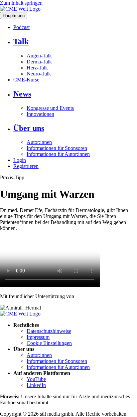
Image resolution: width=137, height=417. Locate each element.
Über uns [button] (28, 128)
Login (19, 160)
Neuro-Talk (39, 73)
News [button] (22, 93)
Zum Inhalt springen (21, 3)
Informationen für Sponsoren (57, 148)
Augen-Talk (39, 55)
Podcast (21, 27)
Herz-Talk (37, 67)
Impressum (38, 337)
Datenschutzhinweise (49, 331)
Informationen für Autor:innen (58, 154)
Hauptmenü (14, 15)
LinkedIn (36, 385)
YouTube (36, 379)
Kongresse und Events (50, 108)
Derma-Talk (39, 61)
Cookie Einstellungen (49, 343)
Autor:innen (39, 142)
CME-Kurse (26, 79)
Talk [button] (21, 41)
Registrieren (26, 166)
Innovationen (40, 114)
